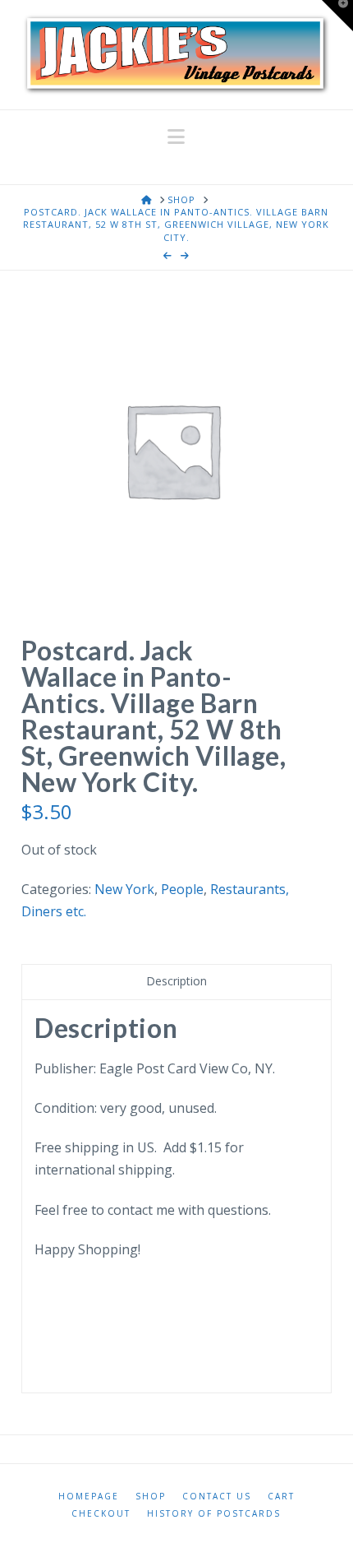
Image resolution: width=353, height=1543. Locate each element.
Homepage (88, 1496)
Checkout (101, 1513)
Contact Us (216, 1496)
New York (124, 889)
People (182, 889)
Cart (281, 1496)
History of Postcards (214, 1513)
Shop (150, 1496)
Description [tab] (176, 981)
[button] (176, 136)
